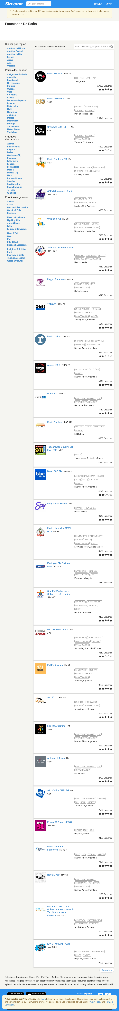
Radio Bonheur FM (57, 159)
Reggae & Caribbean (17, 245)
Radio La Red (54, 336)
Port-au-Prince (14, 178)
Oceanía (11, 66)
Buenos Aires (13, 146)
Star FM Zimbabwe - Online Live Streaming (59, 592)
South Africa (13, 126)
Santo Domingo (14, 187)
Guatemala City (14, 155)
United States (13, 129)
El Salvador (12, 106)
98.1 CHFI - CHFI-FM (58, 790)
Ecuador (11, 103)
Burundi (11, 86)
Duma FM (52, 393)
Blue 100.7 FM (54, 471)
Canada (11, 89)
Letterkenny (12, 161)
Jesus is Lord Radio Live (60, 247)
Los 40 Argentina (56, 726)
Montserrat (12, 121)
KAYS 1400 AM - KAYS (59, 943)
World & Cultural (15, 261)
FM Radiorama (55, 665)
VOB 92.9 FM (54, 219)
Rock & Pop (53, 874)
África (10, 60)
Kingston (11, 158)
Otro (9, 236)
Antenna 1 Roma (56, 758)
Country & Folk (14, 210)
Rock (9, 252)
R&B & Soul (12, 242)
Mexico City (12, 172)
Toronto (11, 190)
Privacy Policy (95, 1002)
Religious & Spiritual (17, 249)
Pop (9, 239)
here (44, 999)
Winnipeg (11, 193)
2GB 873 (51, 304)
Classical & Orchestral (17, 207)
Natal (9, 175)
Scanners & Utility (15, 255)
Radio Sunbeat (55, 422)
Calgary (11, 149)
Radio (98, 3)
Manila (10, 170)
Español (88, 993)
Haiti (9, 109)
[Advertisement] (73, 63)
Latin (9, 226)
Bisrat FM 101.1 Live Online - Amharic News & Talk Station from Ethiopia (60, 911)
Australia (11, 77)
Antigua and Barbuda (17, 74)
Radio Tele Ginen (56, 98)
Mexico (10, 118)
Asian (10, 204)
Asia (9, 63)
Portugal (11, 123)
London (11, 164)
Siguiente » (107, 970)
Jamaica (11, 115)
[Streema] (14, 3)
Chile (9, 92)
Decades (11, 213)
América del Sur (15, 54)
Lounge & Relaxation (17, 229)
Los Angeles (13, 167)
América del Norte (16, 48)
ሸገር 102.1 (52, 697)
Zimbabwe (12, 132)
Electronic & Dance (16, 217)
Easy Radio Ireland (57, 503)
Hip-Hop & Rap (14, 220)
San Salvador (13, 184)
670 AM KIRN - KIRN (57, 629)
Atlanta (10, 144)
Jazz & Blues (13, 223)
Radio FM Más (55, 73)
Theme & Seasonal (16, 258)
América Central (15, 51)
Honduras (12, 112)
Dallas (10, 152)
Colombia (12, 95)
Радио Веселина (56, 279)
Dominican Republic (16, 100)
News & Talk (12, 233)
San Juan (11, 181)
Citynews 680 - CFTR (58, 127)
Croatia (10, 97)
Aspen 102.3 (53, 365)
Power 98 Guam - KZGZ (59, 822)
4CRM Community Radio (60, 191)
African (10, 201)
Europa (10, 57)
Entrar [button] (109, 4)
